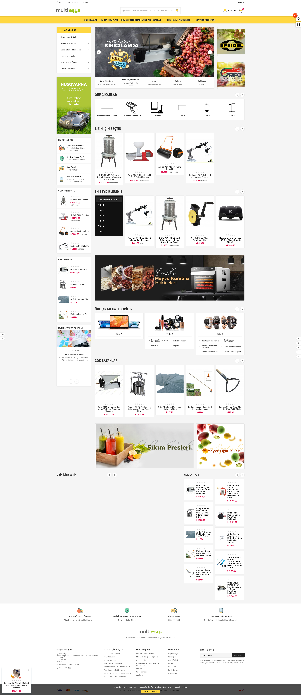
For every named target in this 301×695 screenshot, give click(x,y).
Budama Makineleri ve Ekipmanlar (159, 341)
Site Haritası (141, 672)
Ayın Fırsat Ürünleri (107, 200)
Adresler (171, 663)
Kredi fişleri (173, 660)
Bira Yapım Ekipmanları (210, 341)
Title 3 (101, 210)
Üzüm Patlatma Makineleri (115, 677)
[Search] (177, 10)
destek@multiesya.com (69, 664)
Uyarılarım (172, 673)
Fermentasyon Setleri (210, 352)
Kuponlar (172, 667)
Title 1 (119, 334)
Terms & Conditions (159, 687)
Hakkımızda (141, 660)
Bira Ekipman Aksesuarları (229, 341)
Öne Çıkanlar (109, 657)
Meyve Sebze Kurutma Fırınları (117, 667)
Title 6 (101, 226)
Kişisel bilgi (173, 654)
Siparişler (172, 657)
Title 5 (101, 221)
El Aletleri (154, 346)
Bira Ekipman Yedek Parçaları (209, 347)
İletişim (139, 669)
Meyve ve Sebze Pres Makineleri (117, 673)
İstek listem (173, 670)
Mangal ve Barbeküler (113, 663)
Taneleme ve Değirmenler (114, 670)
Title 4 (101, 215)
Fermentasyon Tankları (232, 347)
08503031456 (65, 668)
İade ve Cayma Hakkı (145, 654)
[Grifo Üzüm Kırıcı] (154, 52)
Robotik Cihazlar (179, 341)
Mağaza (139, 675)
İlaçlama (176, 346)
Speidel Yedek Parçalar (232, 352)
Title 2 (101, 205)
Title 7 (101, 231)
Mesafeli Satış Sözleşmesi (147, 657)
